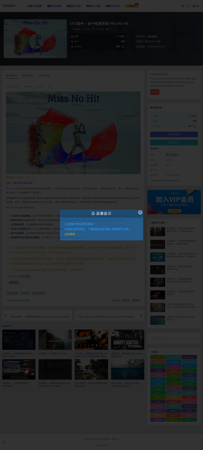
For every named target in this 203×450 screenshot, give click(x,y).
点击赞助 (69, 234)
